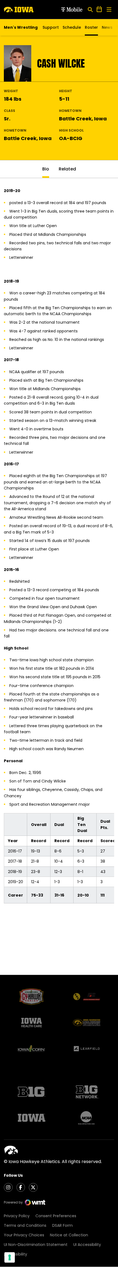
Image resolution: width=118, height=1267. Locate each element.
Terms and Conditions (25, 1225)
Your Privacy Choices (24, 1235)
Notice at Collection (69, 1235)
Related (67, 169)
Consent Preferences (55, 1216)
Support (51, 27)
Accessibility (15, 1254)
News (107, 27)
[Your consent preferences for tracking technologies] (9, 1257)
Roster (91, 27)
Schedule (72, 27)
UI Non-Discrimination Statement (36, 1244)
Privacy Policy (17, 1216)
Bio (45, 169)
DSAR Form (62, 1225)
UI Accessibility (87, 1244)
